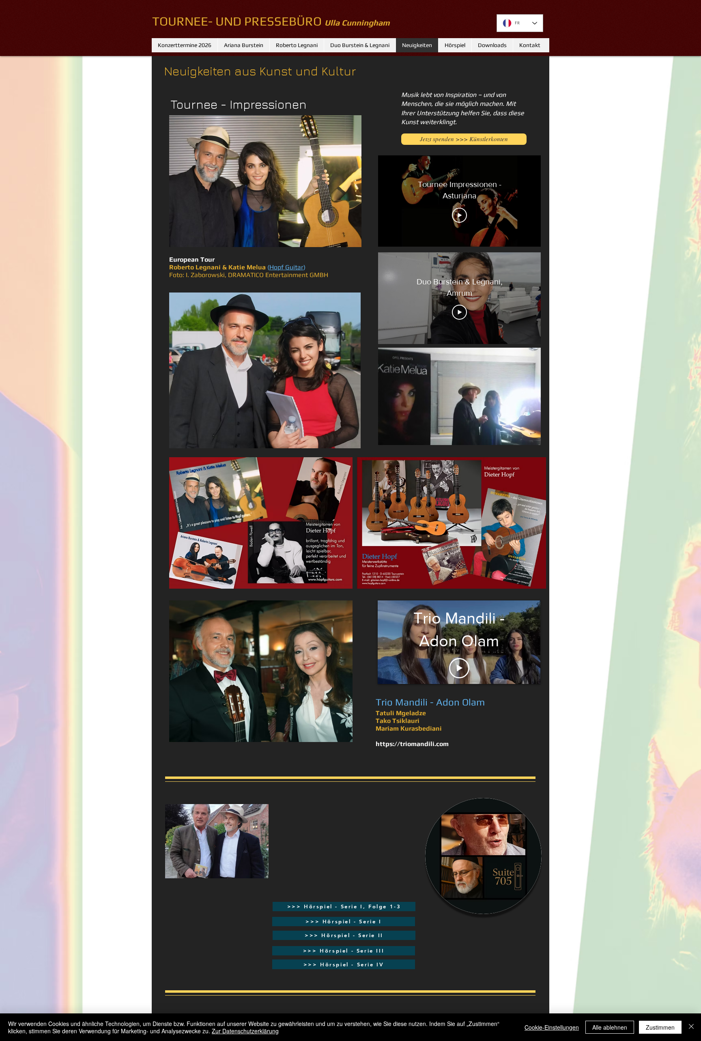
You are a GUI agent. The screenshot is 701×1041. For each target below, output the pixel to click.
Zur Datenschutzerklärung (245, 1031)
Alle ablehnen (609, 1027)
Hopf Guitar (286, 267)
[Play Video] (459, 215)
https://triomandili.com (412, 744)
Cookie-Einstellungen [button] (552, 1027)
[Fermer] (691, 1027)
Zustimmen (660, 1027)
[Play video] (459, 668)
